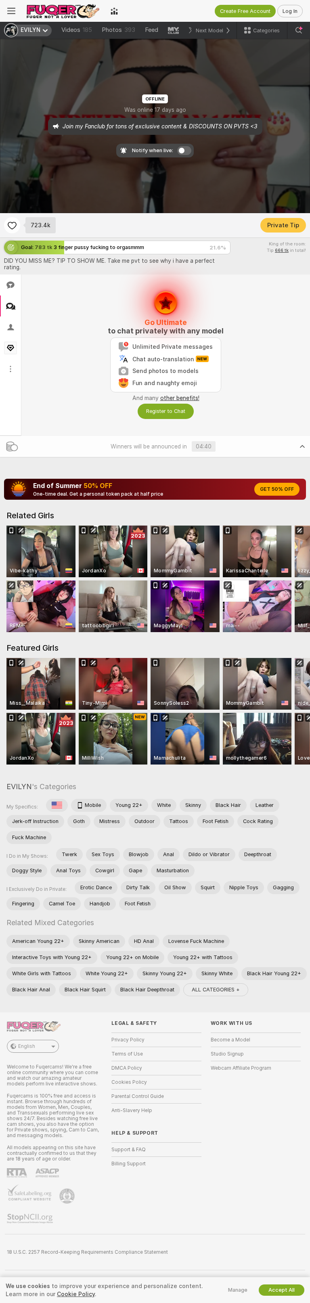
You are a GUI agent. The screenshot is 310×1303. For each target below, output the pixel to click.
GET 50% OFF (277, 489)
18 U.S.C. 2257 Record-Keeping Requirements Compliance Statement (87, 1252)
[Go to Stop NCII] (30, 1218)
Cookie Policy (76, 1294)
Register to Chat (165, 411)
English (26, 1046)
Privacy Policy (128, 1040)
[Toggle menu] (11, 11)
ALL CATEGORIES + (216, 990)
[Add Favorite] (12, 225)
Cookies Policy (129, 1082)
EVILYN (19, 786)
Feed (151, 30)
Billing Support (128, 1164)
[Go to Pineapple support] (67, 1196)
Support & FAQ (128, 1149)
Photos (118, 30)
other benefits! (179, 398)
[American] (57, 805)
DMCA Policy (126, 1068)
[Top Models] (114, 11)
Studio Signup (227, 1054)
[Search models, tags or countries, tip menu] (298, 30)
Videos (76, 30)
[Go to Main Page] (63, 11)
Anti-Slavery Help (131, 1110)
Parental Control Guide (137, 1096)
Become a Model (230, 1040)
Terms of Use (127, 1054)
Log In (290, 11)
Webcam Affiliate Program (241, 1068)
